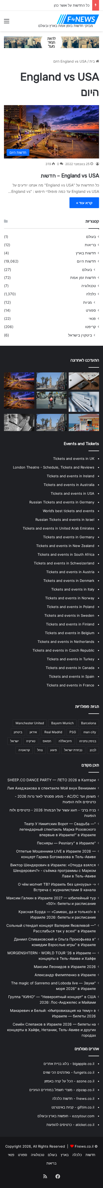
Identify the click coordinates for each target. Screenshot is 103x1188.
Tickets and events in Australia (69, 485)
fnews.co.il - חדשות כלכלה (73, 1098)
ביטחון (18, 732)
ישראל (14, 741)
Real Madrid (53, 732)
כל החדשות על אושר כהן (72, 5)
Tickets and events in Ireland (70, 476)
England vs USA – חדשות (70, 175)
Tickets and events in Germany (68, 537)
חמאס (47, 741)
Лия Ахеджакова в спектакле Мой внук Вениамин (51, 788)
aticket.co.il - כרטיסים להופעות (70, 1124)
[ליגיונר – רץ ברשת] (19, 400)
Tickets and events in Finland (70, 624)
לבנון (93, 750)
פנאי (92, 318)
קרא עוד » (84, 202)
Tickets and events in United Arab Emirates (58, 528)
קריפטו (90, 327)
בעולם (91, 237)
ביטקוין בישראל (80, 335)
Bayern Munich (62, 723)
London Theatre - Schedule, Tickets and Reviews (53, 467)
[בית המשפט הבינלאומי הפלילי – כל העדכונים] (19, 422)
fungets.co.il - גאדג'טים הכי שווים (68, 1072)
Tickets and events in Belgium (69, 633)
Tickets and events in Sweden (69, 615)
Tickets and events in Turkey (70, 659)
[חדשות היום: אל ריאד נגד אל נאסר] (84, 422)
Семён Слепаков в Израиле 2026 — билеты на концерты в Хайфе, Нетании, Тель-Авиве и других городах (51, 1029)
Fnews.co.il (84, 1146)
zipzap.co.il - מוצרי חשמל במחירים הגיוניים (61, 1090)
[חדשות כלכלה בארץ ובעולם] (51, 42)
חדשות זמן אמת (83, 277)
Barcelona (88, 723)
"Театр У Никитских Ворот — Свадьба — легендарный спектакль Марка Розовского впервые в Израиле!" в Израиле (57, 829)
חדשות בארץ (86, 253)
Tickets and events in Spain (71, 676)
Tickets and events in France (70, 685)
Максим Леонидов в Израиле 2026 (65, 967)
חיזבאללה (65, 741)
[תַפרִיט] (6, 23)
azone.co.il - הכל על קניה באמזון (69, 1081)
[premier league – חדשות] (84, 381)
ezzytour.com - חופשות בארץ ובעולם (66, 1116)
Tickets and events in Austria (70, 572)
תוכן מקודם (90, 765)
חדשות (90, 1155)
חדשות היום (86, 261)
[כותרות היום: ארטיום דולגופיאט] (51, 400)
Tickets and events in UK (73, 458)
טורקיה (30, 741)
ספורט (91, 310)
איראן (33, 732)
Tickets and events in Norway (69, 598)
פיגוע (53, 750)
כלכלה (91, 294)
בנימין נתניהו (87, 741)
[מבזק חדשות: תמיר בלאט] (51, 381)
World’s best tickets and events (68, 511)
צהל (40, 750)
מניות (87, 302)
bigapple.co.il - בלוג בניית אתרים (69, 1063)
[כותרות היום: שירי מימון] (51, 422)
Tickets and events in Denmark (68, 580)
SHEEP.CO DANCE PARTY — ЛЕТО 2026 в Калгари (51, 780)
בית (93, 61)
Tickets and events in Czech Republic (63, 650)
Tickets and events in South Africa (66, 554)
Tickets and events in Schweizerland (64, 563)
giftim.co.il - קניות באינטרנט (73, 1107)
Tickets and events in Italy (72, 589)
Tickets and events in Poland (70, 607)
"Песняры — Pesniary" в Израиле (66, 843)
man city (89, 732)
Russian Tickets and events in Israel (64, 519)
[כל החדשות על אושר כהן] (84, 402)
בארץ (65, 1155)
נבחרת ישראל (73, 750)
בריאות (90, 245)
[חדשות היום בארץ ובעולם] (78, 19)
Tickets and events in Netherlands (66, 641)
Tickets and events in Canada (70, 668)
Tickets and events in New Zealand (65, 546)
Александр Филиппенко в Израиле (65, 975)
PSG (72, 732)
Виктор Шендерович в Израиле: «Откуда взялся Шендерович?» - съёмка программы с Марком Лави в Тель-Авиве (53, 870)
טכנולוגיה (88, 286)
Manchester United (30, 723)
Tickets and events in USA (72, 493)
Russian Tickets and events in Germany (61, 502)
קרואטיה (24, 750)
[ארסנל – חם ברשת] (19, 380)
